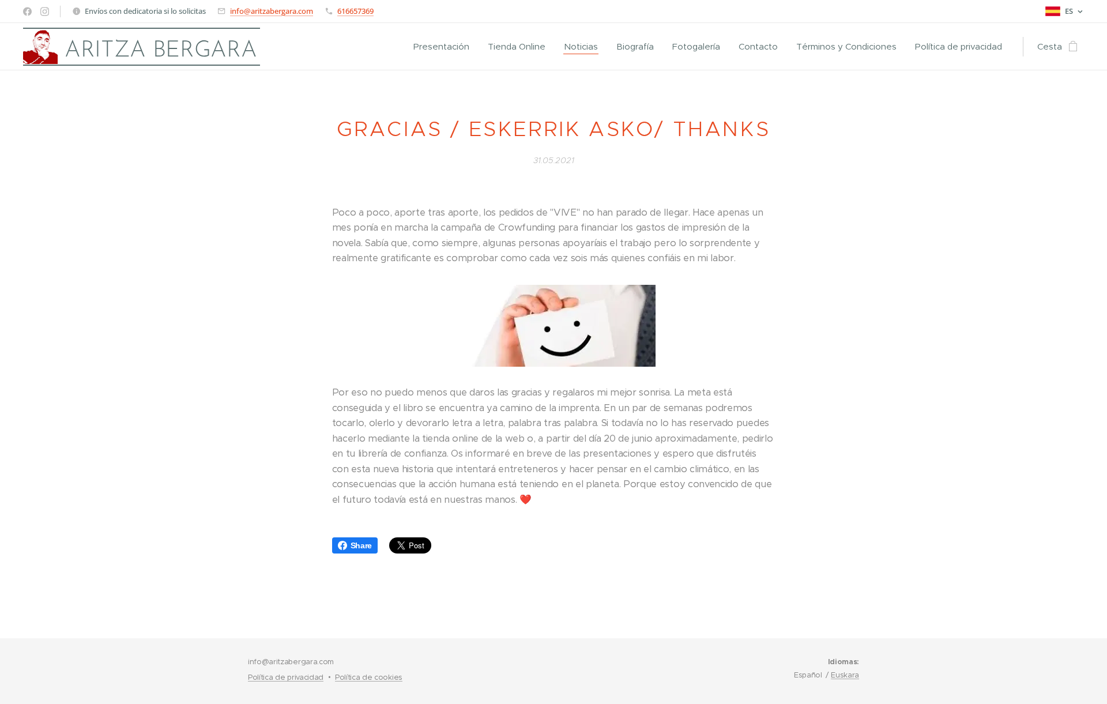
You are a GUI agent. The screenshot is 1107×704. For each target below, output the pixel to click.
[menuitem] (445, 46)
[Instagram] (44, 11)
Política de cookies (368, 677)
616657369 (355, 11)
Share (361, 545)
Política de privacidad (285, 677)
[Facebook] (27, 11)
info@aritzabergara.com (271, 11)
